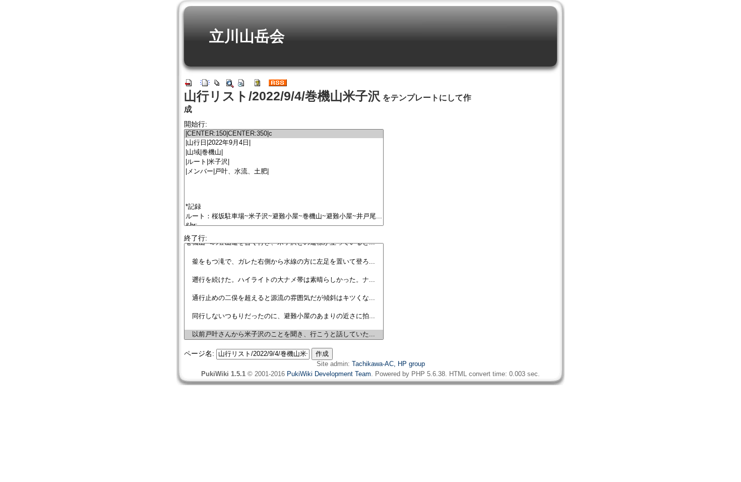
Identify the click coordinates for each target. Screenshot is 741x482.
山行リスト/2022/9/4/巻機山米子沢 (282, 96)
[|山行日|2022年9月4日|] (283, 143)
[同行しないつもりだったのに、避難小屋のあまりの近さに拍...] (283, 316)
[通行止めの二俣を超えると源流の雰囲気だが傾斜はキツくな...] (283, 298)
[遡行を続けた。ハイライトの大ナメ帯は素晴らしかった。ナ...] (283, 280)
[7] (283, 198)
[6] (283, 189)
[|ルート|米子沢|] (283, 162)
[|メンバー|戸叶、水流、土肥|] (283, 171)
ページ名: (199, 353)
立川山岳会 (247, 36)
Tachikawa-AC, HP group (388, 364)
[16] (283, 289)
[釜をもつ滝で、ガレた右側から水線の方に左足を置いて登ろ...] (283, 262)
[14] (283, 271)
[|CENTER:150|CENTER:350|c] (283, 134)
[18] (283, 307)
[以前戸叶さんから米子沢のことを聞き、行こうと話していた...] (283, 334)
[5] (283, 180)
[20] (283, 325)
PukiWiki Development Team (329, 374)
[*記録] (283, 207)
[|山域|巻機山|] (283, 152)
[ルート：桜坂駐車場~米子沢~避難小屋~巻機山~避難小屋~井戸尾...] (283, 216)
